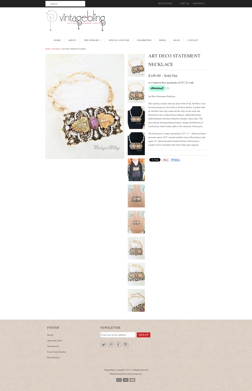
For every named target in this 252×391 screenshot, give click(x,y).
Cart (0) (184, 3)
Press (162, 40)
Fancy (175, 160)
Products (56, 48)
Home (57, 40)
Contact (193, 40)
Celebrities (144, 40)
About (72, 40)
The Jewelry (92, 40)
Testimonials (53, 346)
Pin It (165, 160)
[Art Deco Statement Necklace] (136, 66)
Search (50, 334)
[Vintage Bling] (126, 21)
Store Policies (53, 357)
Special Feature (119, 40)
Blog (177, 40)
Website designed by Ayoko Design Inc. (126, 373)
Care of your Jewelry (56, 351)
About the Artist (54, 340)
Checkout (199, 3)
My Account (166, 3)
